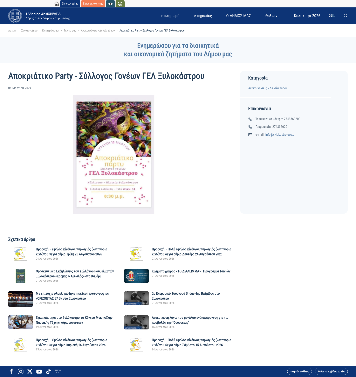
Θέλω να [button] (272, 15)
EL (333, 16)
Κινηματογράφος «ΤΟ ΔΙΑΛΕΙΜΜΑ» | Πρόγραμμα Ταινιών (191, 271)
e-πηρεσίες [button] (203, 15)
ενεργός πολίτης (299, 371)
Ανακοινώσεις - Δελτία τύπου (268, 88)
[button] (346, 15)
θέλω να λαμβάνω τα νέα (331, 371)
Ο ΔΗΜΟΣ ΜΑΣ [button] (238, 15)
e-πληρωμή (170, 15)
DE (330, 16)
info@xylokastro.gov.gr (280, 135)
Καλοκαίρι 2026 (307, 15)
